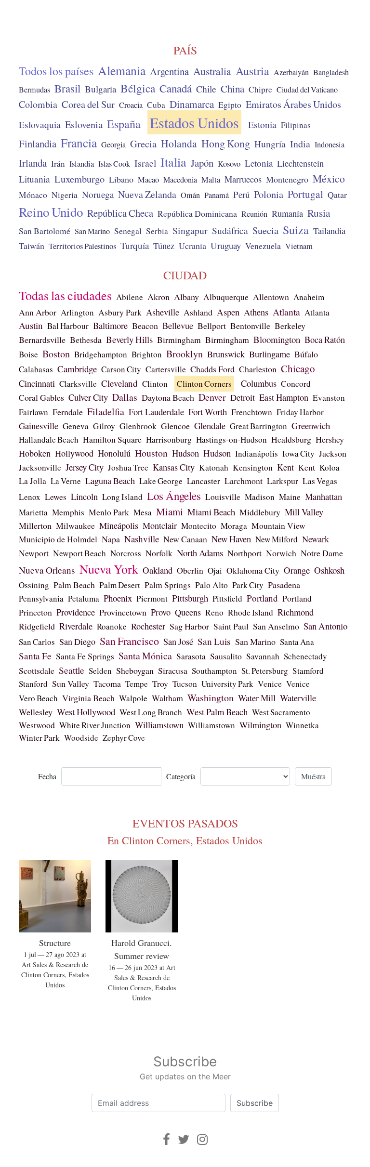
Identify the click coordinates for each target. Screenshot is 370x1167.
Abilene (129, 296)
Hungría (270, 143)
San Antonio (325, 626)
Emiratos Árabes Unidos (293, 104)
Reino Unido (51, 212)
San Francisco (129, 641)
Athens (256, 312)
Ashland (198, 312)
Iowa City (298, 453)
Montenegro (287, 179)
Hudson (185, 453)
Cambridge (77, 369)
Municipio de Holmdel (58, 539)
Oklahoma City (252, 570)
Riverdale (75, 626)
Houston (151, 452)
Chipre (260, 89)
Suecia (265, 230)
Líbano (121, 179)
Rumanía (287, 213)
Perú (241, 194)
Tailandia (329, 230)
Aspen (228, 312)
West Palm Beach (217, 712)
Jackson (332, 453)
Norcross (125, 553)
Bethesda (86, 339)
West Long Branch (150, 712)
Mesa (142, 512)
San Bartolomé (44, 230)
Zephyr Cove (124, 737)
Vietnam (299, 246)
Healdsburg (291, 439)
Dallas (124, 397)
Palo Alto (211, 584)
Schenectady (305, 656)
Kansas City (174, 467)
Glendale (209, 426)
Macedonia (180, 179)
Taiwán (31, 245)
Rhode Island (250, 612)
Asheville (162, 312)
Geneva (76, 426)
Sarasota (191, 656)
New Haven (231, 539)
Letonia (259, 163)
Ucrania (192, 245)
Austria (252, 71)
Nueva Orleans (47, 570)
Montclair (160, 525)
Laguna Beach (110, 480)
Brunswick (226, 354)
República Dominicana (197, 213)
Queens (188, 612)
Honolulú (114, 453)
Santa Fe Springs (85, 656)
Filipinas (296, 125)
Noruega (98, 194)
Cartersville (165, 369)
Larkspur (282, 480)
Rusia (318, 213)
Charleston (258, 369)
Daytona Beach (168, 397)
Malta (210, 179)
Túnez (163, 245)
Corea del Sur (88, 104)
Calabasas (36, 369)
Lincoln (84, 496)
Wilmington (260, 725)
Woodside (81, 737)
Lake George (161, 480)
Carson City (121, 369)
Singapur (190, 230)
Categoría (181, 776)
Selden (100, 670)
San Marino (92, 231)
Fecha (47, 776)
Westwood (37, 725)
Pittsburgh (190, 598)
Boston (56, 353)
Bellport (212, 325)
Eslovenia (84, 124)
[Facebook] (166, 1139)
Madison (260, 496)
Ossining (34, 584)
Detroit (242, 397)
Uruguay (226, 245)
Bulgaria (100, 89)
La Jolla (32, 480)
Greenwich (310, 426)
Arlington (77, 312)
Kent (285, 467)
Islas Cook (114, 163)
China (232, 88)
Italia (173, 161)
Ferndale (68, 412)
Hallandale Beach (49, 439)
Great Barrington (258, 426)
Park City (248, 584)
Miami (169, 511)
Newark (315, 539)
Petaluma (83, 598)
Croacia (131, 105)
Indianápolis (256, 453)
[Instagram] (202, 1139)
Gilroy (104, 426)
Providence (75, 612)
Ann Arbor (37, 312)
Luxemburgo (79, 178)
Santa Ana (297, 641)
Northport (244, 553)
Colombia (38, 104)
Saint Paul (231, 626)
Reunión (254, 214)
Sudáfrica (230, 230)
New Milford (276, 539)
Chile (206, 88)
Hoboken (35, 453)
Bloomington (276, 339)
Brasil (67, 88)
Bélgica (137, 88)
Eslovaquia (40, 124)
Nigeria (65, 194)
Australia (212, 71)
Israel (145, 163)
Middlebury (259, 512)
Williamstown (159, 725)
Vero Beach (38, 698)
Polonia (268, 194)
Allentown (271, 296)
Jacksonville (40, 467)
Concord (296, 383)
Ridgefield (37, 626)
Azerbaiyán (291, 72)
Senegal (128, 230)
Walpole (133, 698)
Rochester (148, 626)
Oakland (157, 570)
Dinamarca (192, 104)
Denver (212, 397)
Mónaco (33, 194)
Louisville (222, 496)
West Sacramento (281, 712)
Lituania (34, 178)
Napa (111, 539)
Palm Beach (74, 584)
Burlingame (269, 354)
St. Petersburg (264, 670)
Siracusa (172, 670)
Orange (297, 570)
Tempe (136, 683)
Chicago (298, 368)
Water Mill (257, 698)
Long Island (122, 496)
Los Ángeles (174, 495)
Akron (158, 296)
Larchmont (244, 480)
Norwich (281, 553)
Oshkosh (329, 570)
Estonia (262, 124)
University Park (227, 683)
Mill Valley (304, 512)
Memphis (68, 512)
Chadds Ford (212, 369)
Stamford (308, 670)
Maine (290, 496)
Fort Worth (207, 412)
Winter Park (39, 737)
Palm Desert (119, 584)
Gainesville (38, 426)
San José (178, 641)
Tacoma (107, 683)
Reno (214, 612)
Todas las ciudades (65, 295)
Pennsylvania (41, 598)
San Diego (77, 641)
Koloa (329, 467)
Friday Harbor (300, 412)
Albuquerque (226, 296)
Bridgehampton (100, 354)
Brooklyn (184, 353)
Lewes (55, 496)
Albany (186, 296)
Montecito (198, 525)
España (124, 123)
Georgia (113, 144)
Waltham (167, 698)
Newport (34, 553)
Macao (148, 179)
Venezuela (263, 245)
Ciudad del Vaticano (307, 89)
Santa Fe (35, 656)
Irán (58, 163)
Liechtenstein (300, 163)
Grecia (143, 143)
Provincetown (122, 612)
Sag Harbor (189, 626)
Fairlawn (33, 412)
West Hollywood (86, 712)
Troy (160, 683)
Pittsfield (227, 598)
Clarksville (78, 383)
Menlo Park (109, 512)
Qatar (337, 194)
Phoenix (118, 598)
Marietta (33, 512)
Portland (262, 598)
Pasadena (284, 584)
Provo (161, 612)
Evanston (329, 397)
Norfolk (158, 553)
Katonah (213, 467)
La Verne (66, 480)
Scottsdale (36, 670)
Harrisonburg (169, 439)
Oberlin (190, 570)
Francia (79, 142)
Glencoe (175, 426)
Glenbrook (138, 426)
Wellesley (36, 712)
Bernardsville (42, 339)
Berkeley (290, 325)
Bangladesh (331, 72)
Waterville (298, 698)
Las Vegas (320, 480)
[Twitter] (183, 1139)
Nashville (141, 539)
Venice (270, 683)
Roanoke (112, 626)
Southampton (214, 670)
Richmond (296, 612)
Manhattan (323, 496)
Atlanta (286, 311)
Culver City (88, 397)
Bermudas (34, 89)
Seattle (71, 670)
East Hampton (283, 397)
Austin (31, 325)
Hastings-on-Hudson (231, 439)
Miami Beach (211, 512)
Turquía (134, 245)
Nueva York (108, 569)
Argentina (169, 71)
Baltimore (110, 325)
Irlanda (33, 163)
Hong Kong (225, 143)
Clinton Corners (204, 383)
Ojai (215, 570)
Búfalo (306, 354)
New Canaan (185, 539)
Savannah (262, 656)
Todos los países (56, 71)
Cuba (156, 104)
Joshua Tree (128, 467)
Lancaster (203, 480)
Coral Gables (41, 397)
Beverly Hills (129, 339)
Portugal (305, 194)
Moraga (234, 525)
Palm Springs (168, 584)
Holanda (179, 143)
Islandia (81, 163)
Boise (28, 354)
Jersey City (85, 467)
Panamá (216, 195)
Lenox (29, 496)
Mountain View (278, 525)
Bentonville (250, 325)
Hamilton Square (112, 439)
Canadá (175, 88)
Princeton (35, 612)
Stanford (33, 683)
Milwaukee (75, 525)
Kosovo (229, 163)
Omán (190, 195)
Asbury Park (120, 312)
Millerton (35, 525)
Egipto (229, 104)
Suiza (296, 229)
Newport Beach (79, 553)
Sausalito (226, 656)
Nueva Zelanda (147, 194)
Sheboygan (135, 670)
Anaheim (308, 296)
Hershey (330, 439)
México (329, 178)
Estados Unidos (194, 122)
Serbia (157, 230)
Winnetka (302, 725)
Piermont (152, 598)
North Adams (200, 553)
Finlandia (37, 143)
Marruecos (243, 179)
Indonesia (329, 144)
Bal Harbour (68, 325)
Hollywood (74, 453)
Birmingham (179, 339)
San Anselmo (276, 626)
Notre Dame (322, 553)
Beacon (145, 325)
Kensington (253, 467)
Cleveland (119, 383)
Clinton (155, 383)
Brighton (147, 354)
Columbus (259, 383)
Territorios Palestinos (82, 245)
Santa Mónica (145, 655)
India (300, 143)
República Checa (120, 213)
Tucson (184, 683)
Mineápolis (118, 525)
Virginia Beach (88, 698)
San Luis (214, 641)
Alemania (121, 70)
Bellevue (177, 325)
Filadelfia (105, 411)
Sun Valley (70, 683)
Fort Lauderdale (156, 412)
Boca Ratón (324, 339)
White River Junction (95, 725)
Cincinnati (37, 383)
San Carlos (37, 641)
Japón (202, 163)
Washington (210, 697)
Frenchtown (251, 412)
